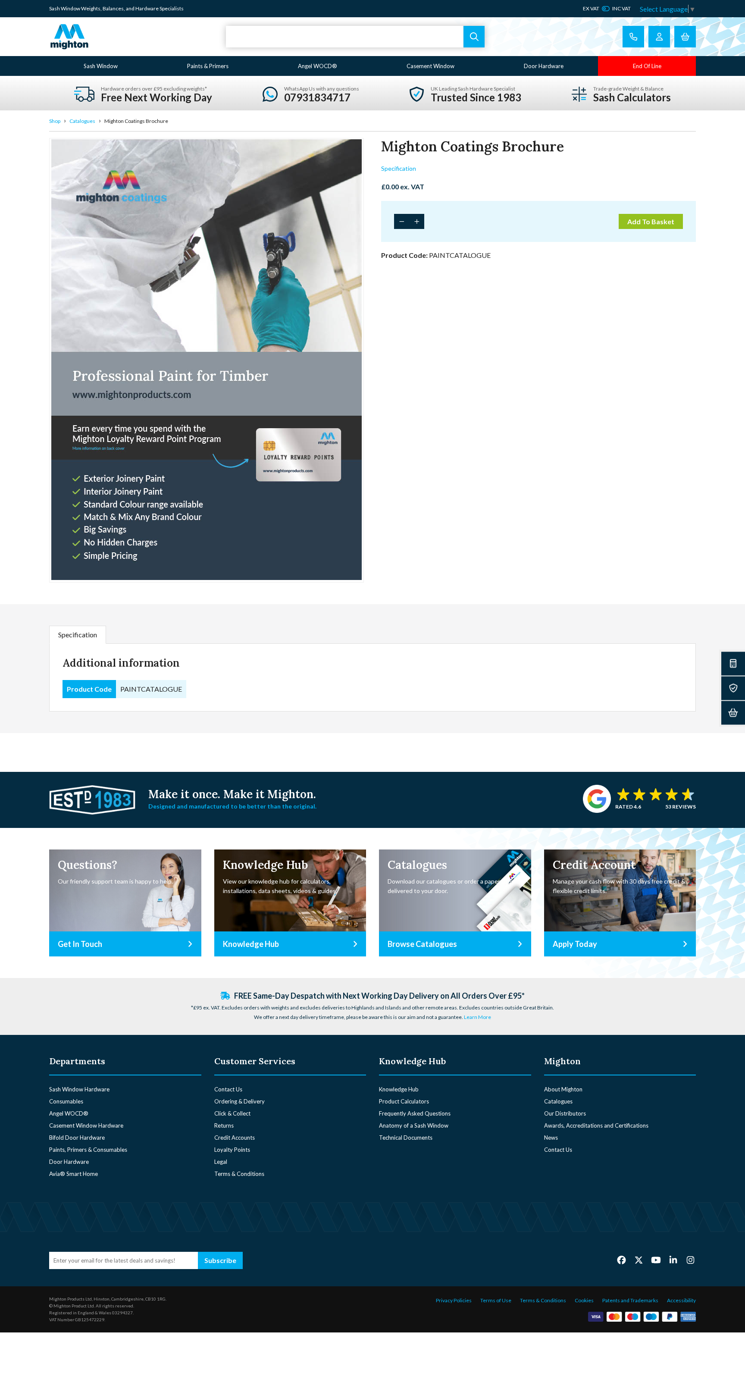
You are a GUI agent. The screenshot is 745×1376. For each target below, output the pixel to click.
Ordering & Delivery (239, 1101)
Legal (220, 1161)
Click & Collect (232, 1113)
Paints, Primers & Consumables (88, 1149)
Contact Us (228, 1089)
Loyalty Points (232, 1149)
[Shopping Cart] (685, 36)
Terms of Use (495, 1300)
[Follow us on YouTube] (656, 1260)
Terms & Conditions (239, 1173)
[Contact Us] (633, 36)
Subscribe (220, 1260)
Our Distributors (565, 1113)
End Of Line (647, 66)
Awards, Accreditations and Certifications (596, 1125)
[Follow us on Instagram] (690, 1260)
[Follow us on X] (638, 1260)
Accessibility (681, 1300)
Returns (224, 1125)
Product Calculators (404, 1101)
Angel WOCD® (317, 66)
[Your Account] (659, 36)
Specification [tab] (77, 634)
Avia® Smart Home (73, 1173)
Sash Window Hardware (79, 1089)
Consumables (66, 1101)
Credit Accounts (234, 1137)
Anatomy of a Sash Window (413, 1125)
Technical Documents (405, 1137)
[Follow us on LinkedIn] (673, 1260)
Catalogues (82, 121)
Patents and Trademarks (630, 1300)
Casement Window (430, 66)
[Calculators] (733, 663)
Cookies (584, 1300)
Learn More (477, 1017)
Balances (113, 8)
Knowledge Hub (399, 1089)
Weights (90, 8)
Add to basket (650, 221)
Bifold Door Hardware (77, 1137)
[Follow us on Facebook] (621, 1260)
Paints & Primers (208, 66)
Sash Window (101, 66)
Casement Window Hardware (86, 1125)
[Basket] (733, 712)
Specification (398, 168)
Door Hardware (543, 66)
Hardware (147, 8)
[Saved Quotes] (733, 688)
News (551, 1137)
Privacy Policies (454, 1300)
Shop (54, 121)
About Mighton (563, 1089)
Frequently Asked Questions (415, 1113)
